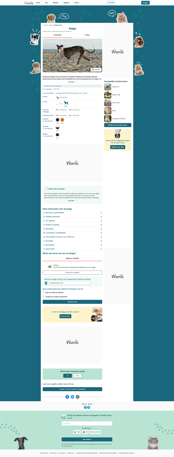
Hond (50, 25)
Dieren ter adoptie (72, 272)
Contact (62, 453)
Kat (87, 432)
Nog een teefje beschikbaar (55, 292)
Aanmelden (87, 439)
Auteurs (53, 453)
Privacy (70, 453)
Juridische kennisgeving (87, 453)
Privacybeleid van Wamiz (93, 444)
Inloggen (145, 3)
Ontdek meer (72, 302)
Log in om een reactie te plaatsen (72, 389)
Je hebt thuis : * (87, 428)
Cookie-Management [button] (108, 453)
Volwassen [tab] (58, 35)
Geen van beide (95, 432)
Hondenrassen (57, 25)
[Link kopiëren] (77, 397)
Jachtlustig (63, 97)
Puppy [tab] (87, 35)
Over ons (44, 453)
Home (46, 25)
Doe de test (65, 316)
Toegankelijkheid (126, 453)
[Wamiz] (28, 2)
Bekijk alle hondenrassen (117, 125)
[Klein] (57, 105)
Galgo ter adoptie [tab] (72, 258)
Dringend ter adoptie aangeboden (56, 297)
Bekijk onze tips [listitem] (118, 147)
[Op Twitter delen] (72, 397)
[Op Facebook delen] (67, 397)
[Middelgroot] (61, 104)
